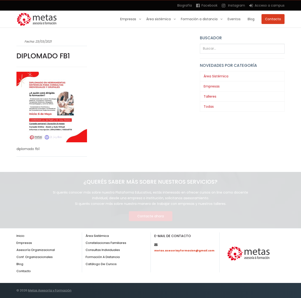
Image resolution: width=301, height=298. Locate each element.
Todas (209, 106)
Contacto (273, 19)
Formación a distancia (199, 19)
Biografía (184, 5)
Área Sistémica (216, 76)
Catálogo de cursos (101, 264)
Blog (251, 19)
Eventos (234, 19)
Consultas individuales (103, 250)
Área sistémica (159, 19)
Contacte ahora (150, 216)
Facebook (209, 5)
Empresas (128, 19)
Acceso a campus (269, 5)
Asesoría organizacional (35, 250)
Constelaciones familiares (106, 243)
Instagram (235, 5)
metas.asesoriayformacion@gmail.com (184, 250)
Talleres (210, 96)
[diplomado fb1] (51, 106)
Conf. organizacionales (34, 257)
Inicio (20, 236)
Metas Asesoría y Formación (49, 290)
